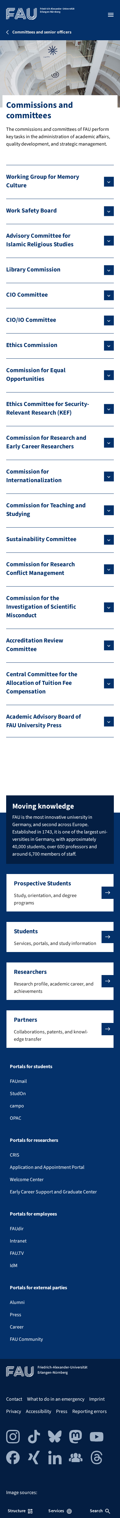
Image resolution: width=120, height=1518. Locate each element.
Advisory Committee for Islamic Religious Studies (40, 240)
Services (56, 1511)
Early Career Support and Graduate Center (53, 1191)
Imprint (97, 1399)
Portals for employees (33, 1214)
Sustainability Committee (41, 539)
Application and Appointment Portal (47, 1167)
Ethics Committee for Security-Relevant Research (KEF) (47, 408)
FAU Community (26, 1339)
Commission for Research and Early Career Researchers (46, 442)
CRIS (14, 1155)
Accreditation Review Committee (34, 645)
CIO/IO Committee (31, 320)
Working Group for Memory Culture (42, 181)
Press (15, 1314)
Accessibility (38, 1411)
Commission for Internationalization (34, 476)
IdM (14, 1265)
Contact (14, 1399)
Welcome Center (27, 1179)
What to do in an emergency (55, 1399)
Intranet (18, 1241)
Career (17, 1327)
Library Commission (33, 269)
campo (17, 1105)
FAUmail (18, 1081)
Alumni (17, 1302)
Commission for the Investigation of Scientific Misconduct (41, 607)
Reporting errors (89, 1411)
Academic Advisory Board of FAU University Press (43, 721)
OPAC (15, 1118)
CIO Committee (27, 295)
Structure (17, 1511)
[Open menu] (111, 14)
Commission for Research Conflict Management (40, 568)
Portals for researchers (34, 1140)
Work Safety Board (31, 210)
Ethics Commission (31, 345)
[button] (60, 893)
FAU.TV (17, 1253)
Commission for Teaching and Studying (46, 509)
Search (96, 1511)
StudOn (18, 1093)
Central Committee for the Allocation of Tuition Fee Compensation (41, 683)
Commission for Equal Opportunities (36, 374)
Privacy (13, 1411)
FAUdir (17, 1228)
